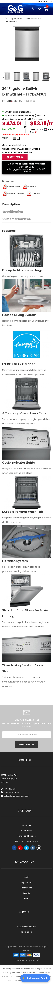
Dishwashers (32, 18)
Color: (5, 137)
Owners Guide (32, 186)
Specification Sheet (13, 186)
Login (26, 877)
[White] (18, 138)
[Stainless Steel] (14, 138)
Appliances (16, 18)
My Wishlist (26, 882)
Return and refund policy (26, 841)
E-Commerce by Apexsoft (27, 960)
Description (11, 204)
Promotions (26, 887)
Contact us (26, 830)
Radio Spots (26, 931)
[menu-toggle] (4, 9)
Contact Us (25, 166)
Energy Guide (36, 193)
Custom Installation (26, 926)
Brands (26, 893)
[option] (26, 43)
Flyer (26, 898)
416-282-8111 (10, 788)
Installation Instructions (15, 193)
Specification (12, 212)
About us (26, 825)
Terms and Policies (27, 835)
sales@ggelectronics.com (21, 169)
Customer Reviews (16, 219)
